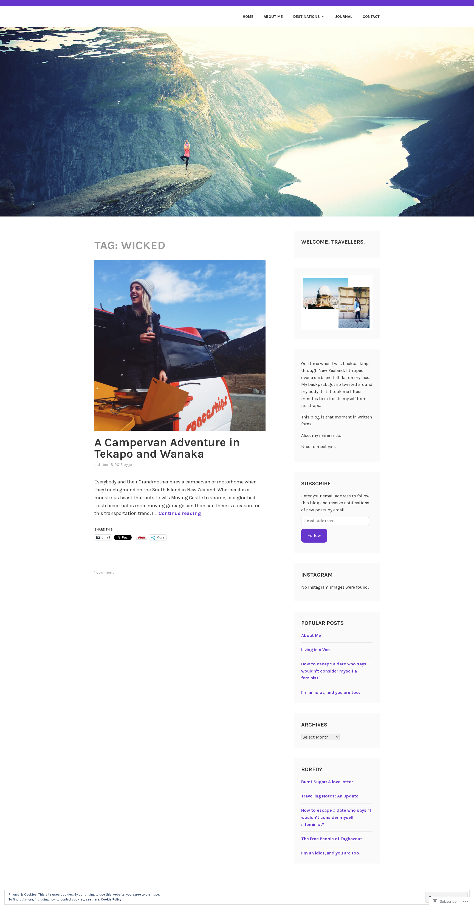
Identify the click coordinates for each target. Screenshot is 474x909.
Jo (130, 464)
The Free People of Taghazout (331, 838)
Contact (371, 16)
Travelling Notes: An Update (330, 796)
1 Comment (104, 572)
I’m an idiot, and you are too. (330, 853)
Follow (314, 535)
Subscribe (316, 483)
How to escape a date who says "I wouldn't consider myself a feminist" (336, 670)
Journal (343, 16)
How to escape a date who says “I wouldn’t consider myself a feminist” (336, 817)
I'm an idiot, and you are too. (330, 692)
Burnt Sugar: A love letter (327, 781)
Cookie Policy (111, 899)
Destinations (306, 16)
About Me (273, 16)
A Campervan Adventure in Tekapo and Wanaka (167, 448)
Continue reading (180, 513)
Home (248, 16)
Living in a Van (315, 649)
